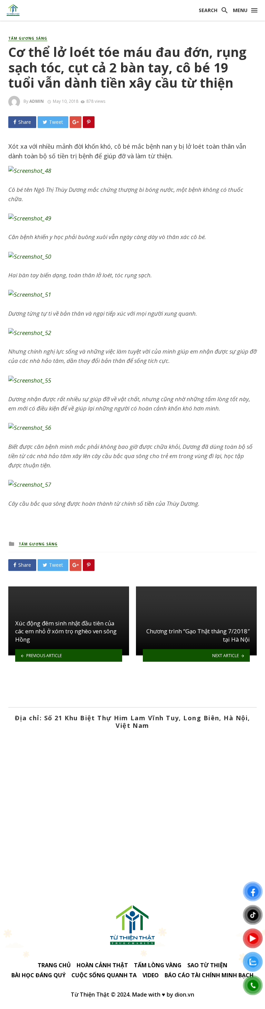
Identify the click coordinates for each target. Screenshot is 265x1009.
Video (151, 975)
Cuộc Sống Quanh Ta (104, 975)
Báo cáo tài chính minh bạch (209, 975)
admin (36, 101)
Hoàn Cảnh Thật (102, 965)
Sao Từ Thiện (207, 965)
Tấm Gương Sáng (27, 38)
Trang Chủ (54, 965)
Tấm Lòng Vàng (157, 965)
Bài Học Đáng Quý (38, 975)
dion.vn (184, 994)
